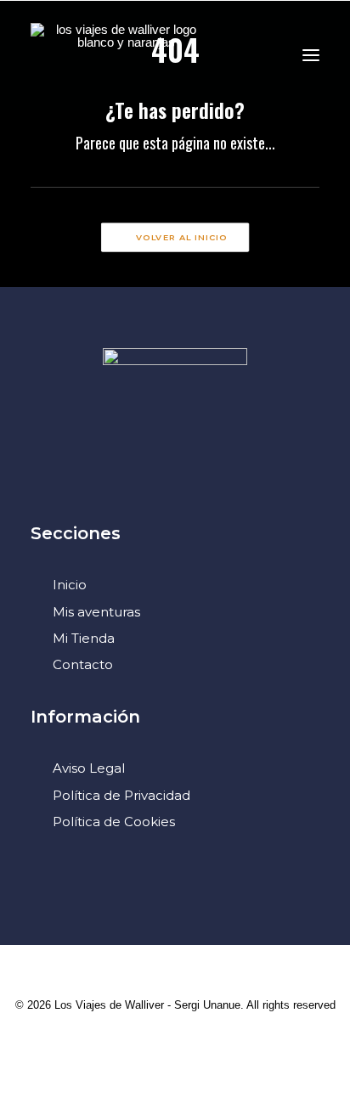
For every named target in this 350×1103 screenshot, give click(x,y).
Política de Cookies (114, 821)
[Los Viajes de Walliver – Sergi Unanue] (119, 55)
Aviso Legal (89, 768)
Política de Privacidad (121, 795)
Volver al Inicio (182, 238)
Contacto (83, 664)
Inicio (70, 585)
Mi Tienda (84, 638)
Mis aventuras (96, 612)
